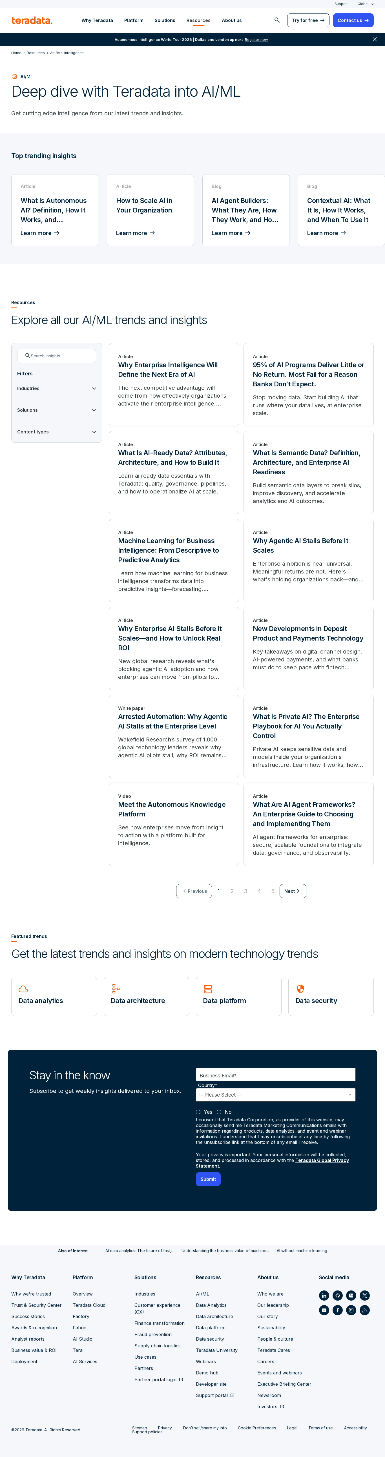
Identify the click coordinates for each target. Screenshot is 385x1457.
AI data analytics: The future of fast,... (139, 1250)
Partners (143, 1368)
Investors (267, 1406)
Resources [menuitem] (199, 20)
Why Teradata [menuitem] (97, 20)
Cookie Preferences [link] (257, 1427)
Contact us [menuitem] (350, 20)
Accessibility (355, 1427)
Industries (144, 1294)
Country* (207, 1085)
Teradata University (217, 1350)
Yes (208, 1112)
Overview (83, 1294)
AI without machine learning (302, 1250)
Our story (267, 1316)
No (228, 1112)
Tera (78, 1350)
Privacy (165, 1427)
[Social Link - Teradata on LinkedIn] (324, 1295)
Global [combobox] (363, 4)
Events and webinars (279, 1373)
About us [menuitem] (232, 20)
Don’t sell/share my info (205, 1427)
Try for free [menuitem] (305, 20)
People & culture (275, 1339)
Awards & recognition (34, 1327)
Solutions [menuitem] (165, 20)
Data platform (210, 1327)
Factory (81, 1316)
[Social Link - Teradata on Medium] (351, 1295)
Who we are (270, 1294)
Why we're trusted (31, 1294)
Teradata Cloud (89, 1305)
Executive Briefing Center (284, 1384)
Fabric (79, 1327)
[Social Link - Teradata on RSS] (365, 1310)
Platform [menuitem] (133, 20)
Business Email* (218, 1076)
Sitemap (139, 1427)
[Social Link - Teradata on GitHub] (338, 1295)
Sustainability (271, 1327)
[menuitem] (277, 20)
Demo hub (207, 1373)
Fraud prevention (153, 1334)
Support (341, 4)
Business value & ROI (34, 1350)
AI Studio (82, 1339)
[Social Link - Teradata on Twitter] (365, 1295)
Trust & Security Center (36, 1305)
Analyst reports (28, 1339)
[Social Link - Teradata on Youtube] (324, 1310)
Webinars (206, 1361)
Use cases (145, 1357)
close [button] (374, 39)
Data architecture (214, 1316)
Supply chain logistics (157, 1345)
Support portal (212, 1395)
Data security (210, 1339)
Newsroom (269, 1395)
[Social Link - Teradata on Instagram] (351, 1310)
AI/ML (202, 1294)
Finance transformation (159, 1323)
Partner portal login (155, 1379)
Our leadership (273, 1305)
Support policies (147, 1431)
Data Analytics (211, 1305)
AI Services (85, 1361)
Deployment (24, 1361)
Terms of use (320, 1427)
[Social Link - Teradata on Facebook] (338, 1310)
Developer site (211, 1384)
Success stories (28, 1316)
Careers (265, 1361)
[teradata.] (32, 20)
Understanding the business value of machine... (225, 1250)
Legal (292, 1427)
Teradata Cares (273, 1350)
